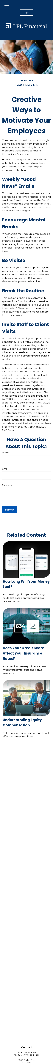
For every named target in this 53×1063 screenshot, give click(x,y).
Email (5, 468)
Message (7, 485)
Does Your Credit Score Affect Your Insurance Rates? (23, 653)
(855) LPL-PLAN (31, 1055)
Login (26, 12)
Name (5, 452)
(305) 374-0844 (30, 1052)
